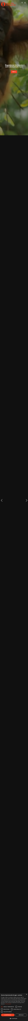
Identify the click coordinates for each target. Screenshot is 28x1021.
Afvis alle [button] (21, 1015)
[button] (14, 1018)
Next (26, 500)
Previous (1, 500)
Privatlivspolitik (8, 1003)
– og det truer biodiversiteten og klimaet (14, 66)
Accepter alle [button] (7, 1015)
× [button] (26, 994)
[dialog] (14, 1007)
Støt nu (14, 71)
